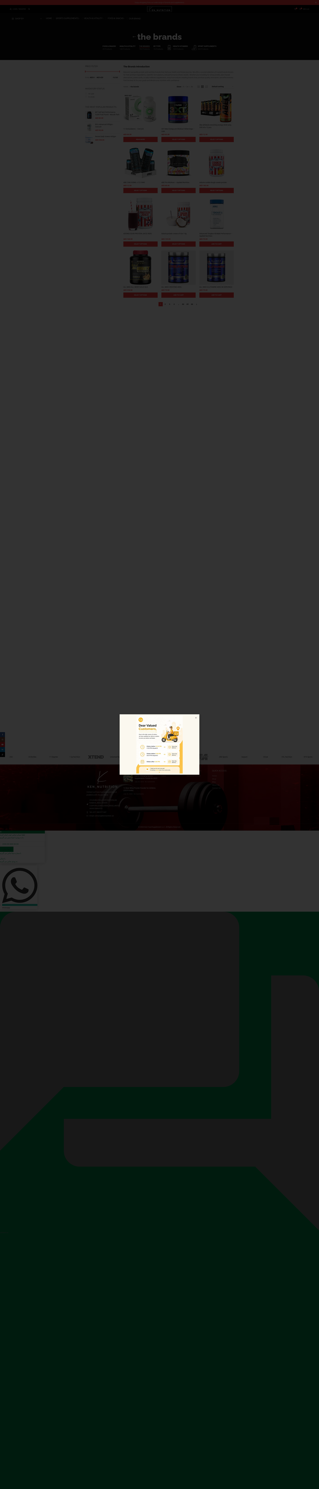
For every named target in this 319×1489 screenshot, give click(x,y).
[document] (159, 744)
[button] (196, 718)
